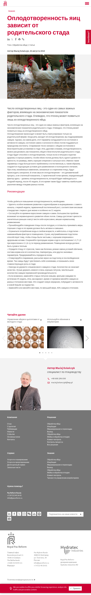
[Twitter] (12, 39)
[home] (5, 3)
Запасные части (13, 467)
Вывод (50, 432)
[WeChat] (29, 514)
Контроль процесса (55, 442)
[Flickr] (9, 519)
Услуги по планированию (17, 459)
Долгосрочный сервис (16, 465)
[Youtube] (34, 514)
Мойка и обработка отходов (58, 437)
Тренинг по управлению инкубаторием (63, 478)
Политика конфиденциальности (20, 580)
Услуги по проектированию (18, 462)
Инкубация (51, 426)
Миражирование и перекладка (59, 429)
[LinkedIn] (9, 39)
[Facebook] (16, 39)
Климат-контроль (54, 439)
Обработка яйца (53, 424)
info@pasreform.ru (14, 498)
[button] (87, 4)
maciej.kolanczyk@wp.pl (62, 382)
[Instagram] (24, 514)
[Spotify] (39, 514)
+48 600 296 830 (58, 378)
